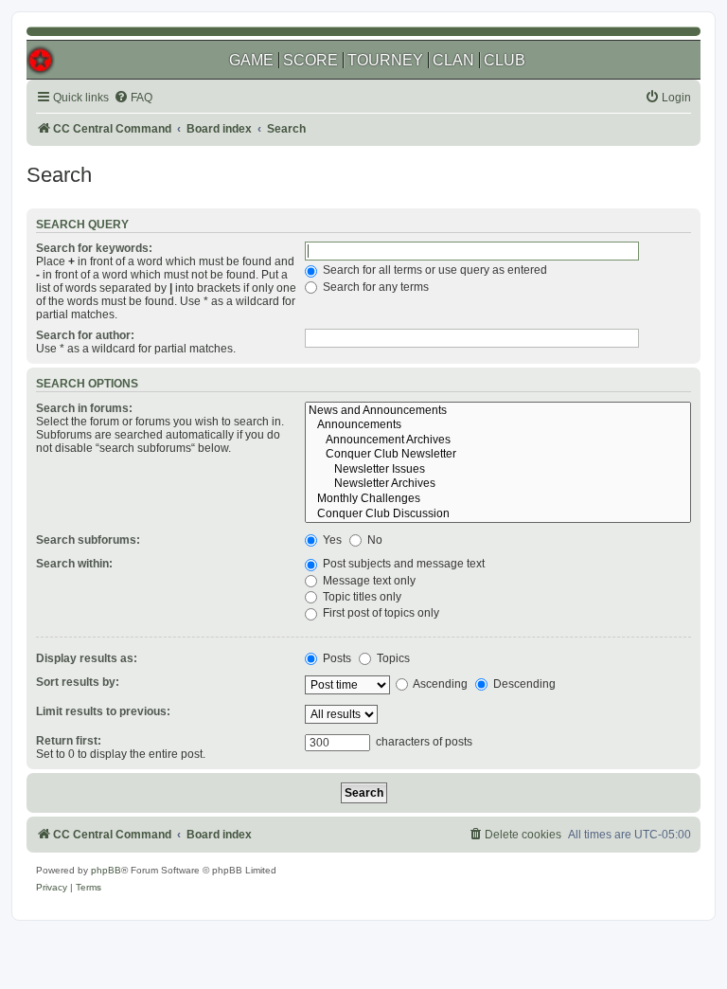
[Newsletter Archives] (498, 484)
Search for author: (85, 335)
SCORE (310, 60)
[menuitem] (133, 98)
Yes (331, 540)
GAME (251, 60)
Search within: (74, 563)
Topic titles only (360, 596)
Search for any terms (374, 287)
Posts (335, 658)
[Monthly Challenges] (498, 499)
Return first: (68, 740)
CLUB (504, 60)
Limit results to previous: (103, 711)
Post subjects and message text (402, 563)
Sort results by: (77, 682)
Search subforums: (88, 540)
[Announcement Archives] (498, 440)
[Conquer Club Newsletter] (498, 454)
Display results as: (86, 658)
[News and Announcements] (498, 411)
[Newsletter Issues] (498, 469)
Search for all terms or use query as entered (433, 270)
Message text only (368, 580)
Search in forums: (84, 408)
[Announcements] (498, 425)
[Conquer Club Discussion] (498, 514)
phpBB (106, 870)
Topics (392, 658)
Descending (523, 684)
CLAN (453, 60)
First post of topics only (379, 613)
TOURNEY (385, 60)
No (373, 540)
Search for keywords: (94, 248)
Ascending (439, 684)
